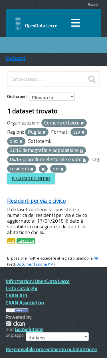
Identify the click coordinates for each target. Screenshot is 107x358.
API (96, 258)
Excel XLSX (26, 241)
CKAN (15, 324)
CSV (11, 241)
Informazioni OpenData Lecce (38, 281)
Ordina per (16, 96)
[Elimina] (82, 123)
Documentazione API (35, 264)
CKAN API (16, 295)
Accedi (93, 4)
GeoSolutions (29, 329)
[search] (92, 79)
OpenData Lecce (41, 25)
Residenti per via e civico (36, 200)
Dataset (16, 57)
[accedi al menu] (75, 22)
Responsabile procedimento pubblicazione (51, 349)
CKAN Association (25, 302)
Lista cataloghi (21, 288)
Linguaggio (15, 335)
